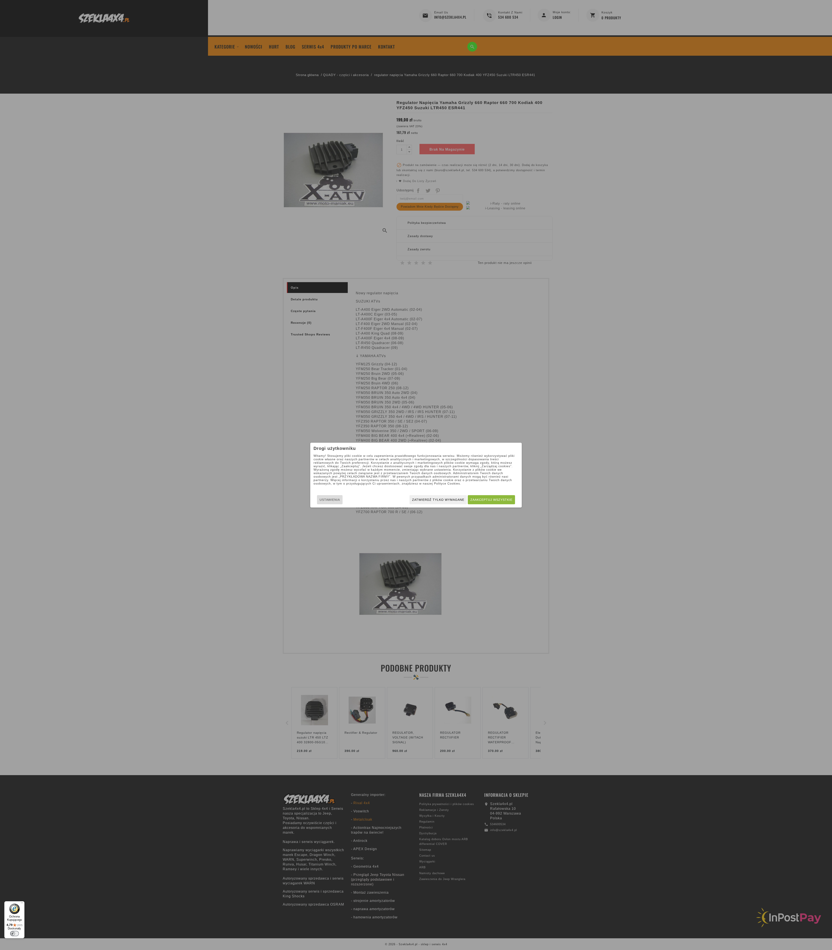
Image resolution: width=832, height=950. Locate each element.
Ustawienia (330, 499)
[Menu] (21, 903)
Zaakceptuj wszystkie (491, 499)
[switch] (14, 933)
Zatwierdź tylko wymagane (438, 499)
